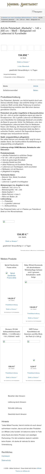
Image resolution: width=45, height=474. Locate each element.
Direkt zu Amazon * (23, 62)
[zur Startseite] (22, 4)
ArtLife (35, 17)
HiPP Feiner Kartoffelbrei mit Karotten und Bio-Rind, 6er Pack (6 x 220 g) (33, 332)
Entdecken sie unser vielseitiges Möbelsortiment (16, 17)
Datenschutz (6, 460)
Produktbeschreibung (12, 305)
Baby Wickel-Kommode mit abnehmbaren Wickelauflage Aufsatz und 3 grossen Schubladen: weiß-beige (33, 271)
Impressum (6, 456)
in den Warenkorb (23, 66)
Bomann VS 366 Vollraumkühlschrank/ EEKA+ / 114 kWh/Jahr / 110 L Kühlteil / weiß (11, 332)
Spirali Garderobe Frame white (11, 266)
